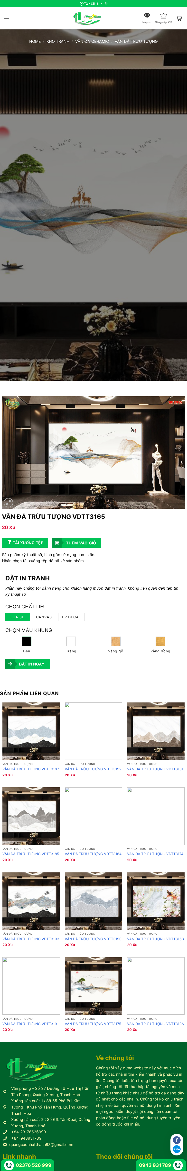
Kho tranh (58, 41)
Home (35, 41)
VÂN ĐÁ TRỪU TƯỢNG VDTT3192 (93, 769)
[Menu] (6, 18)
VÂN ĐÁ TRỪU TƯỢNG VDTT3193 (30, 939)
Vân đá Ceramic (92, 41)
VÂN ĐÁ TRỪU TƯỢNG (136, 41)
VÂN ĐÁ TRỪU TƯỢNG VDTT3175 (93, 1024)
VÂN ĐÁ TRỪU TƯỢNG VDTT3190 (93, 939)
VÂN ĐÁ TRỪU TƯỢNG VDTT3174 (155, 854)
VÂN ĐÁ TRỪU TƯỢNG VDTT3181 (155, 769)
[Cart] (179, 18)
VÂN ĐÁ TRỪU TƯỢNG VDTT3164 (93, 854)
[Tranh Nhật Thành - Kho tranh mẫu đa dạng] (93, 18)
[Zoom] (8, 502)
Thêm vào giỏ (81, 543)
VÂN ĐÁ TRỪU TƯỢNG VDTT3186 (155, 1024)
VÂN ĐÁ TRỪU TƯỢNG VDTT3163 (155, 939)
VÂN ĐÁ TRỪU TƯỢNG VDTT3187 (30, 769)
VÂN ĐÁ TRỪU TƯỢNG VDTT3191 (30, 1024)
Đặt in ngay (31, 664)
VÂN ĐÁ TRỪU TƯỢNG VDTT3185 (30, 854)
